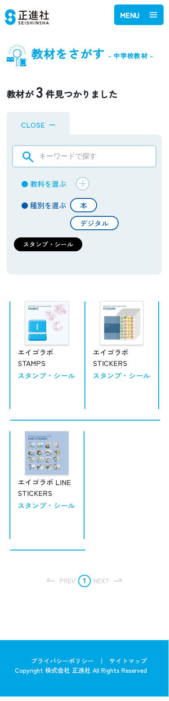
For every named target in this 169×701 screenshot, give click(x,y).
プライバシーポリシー (62, 660)
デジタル (94, 223)
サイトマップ (128, 660)
